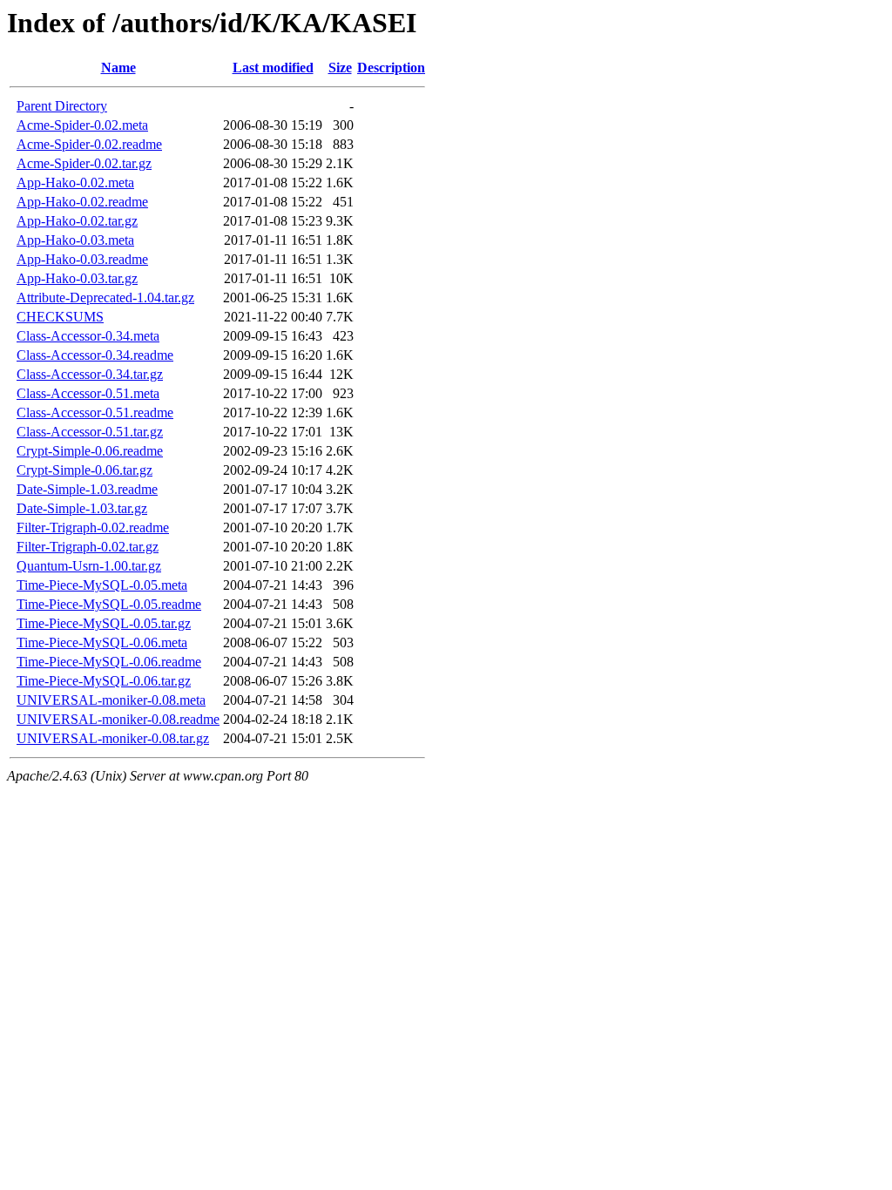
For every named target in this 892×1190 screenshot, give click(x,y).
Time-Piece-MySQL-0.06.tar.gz (104, 680)
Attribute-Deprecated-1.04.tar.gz (105, 297)
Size (340, 67)
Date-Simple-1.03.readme (87, 489)
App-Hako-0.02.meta (75, 182)
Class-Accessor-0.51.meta (88, 393)
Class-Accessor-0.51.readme (95, 412)
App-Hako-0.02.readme (82, 201)
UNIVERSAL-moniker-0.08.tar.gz (113, 738)
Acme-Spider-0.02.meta (82, 125)
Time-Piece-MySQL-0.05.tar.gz (104, 623)
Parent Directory (62, 105)
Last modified (273, 67)
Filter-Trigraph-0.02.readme (93, 527)
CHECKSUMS (60, 316)
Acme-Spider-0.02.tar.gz (84, 163)
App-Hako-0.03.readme (82, 259)
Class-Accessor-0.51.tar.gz (90, 431)
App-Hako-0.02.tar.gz (77, 220)
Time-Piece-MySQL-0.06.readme (109, 661)
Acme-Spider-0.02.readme (89, 144)
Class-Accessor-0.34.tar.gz (90, 374)
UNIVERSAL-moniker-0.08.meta (111, 700)
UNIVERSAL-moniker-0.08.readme (118, 719)
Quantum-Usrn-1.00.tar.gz (89, 565)
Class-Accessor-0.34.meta (88, 335)
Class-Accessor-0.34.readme (95, 355)
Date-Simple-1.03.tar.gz (82, 508)
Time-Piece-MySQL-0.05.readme (109, 604)
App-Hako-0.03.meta (75, 240)
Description (391, 67)
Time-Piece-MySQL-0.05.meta (102, 585)
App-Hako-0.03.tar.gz (77, 278)
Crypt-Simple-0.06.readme (90, 450)
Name (118, 67)
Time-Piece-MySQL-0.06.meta (102, 642)
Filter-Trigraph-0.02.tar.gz (88, 546)
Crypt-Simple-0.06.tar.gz (84, 470)
